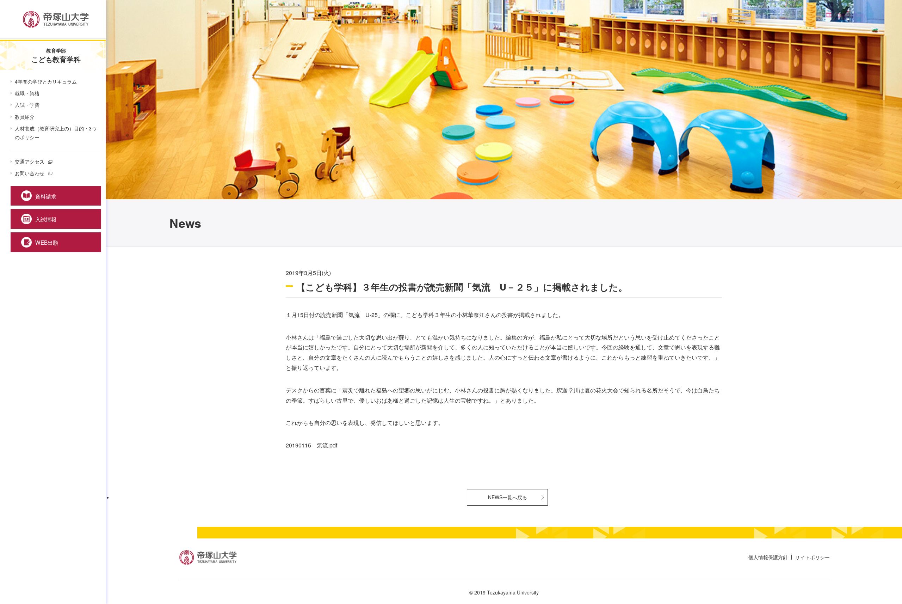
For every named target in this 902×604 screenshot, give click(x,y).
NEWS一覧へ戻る (507, 497)
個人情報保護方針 (768, 557)
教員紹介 (25, 116)
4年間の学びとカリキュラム (46, 81)
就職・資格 (27, 93)
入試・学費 (27, 104)
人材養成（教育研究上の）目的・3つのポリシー (56, 133)
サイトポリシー (812, 557)
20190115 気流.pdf (311, 445)
